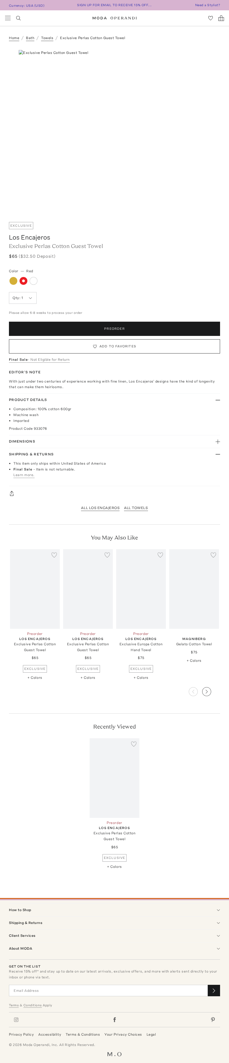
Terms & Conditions (83, 1034)
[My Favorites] (210, 18)
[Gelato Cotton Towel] (194, 589)
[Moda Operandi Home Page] (114, 18)
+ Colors (34, 677)
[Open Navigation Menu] (7, 18)
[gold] (13, 280)
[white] (33, 280)
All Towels (136, 508)
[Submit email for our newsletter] (214, 990)
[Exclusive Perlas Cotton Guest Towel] (35, 589)
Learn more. (24, 475)
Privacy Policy (21, 1034)
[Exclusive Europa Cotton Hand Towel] (141, 589)
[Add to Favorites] (54, 554)
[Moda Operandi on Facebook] (114, 1020)
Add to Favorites (117, 346)
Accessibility (49, 1034)
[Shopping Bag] (221, 18)
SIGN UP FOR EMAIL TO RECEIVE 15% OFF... (114, 5)
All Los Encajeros (100, 508)
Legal (151, 1034)
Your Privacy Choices (123, 1034)
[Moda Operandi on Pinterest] (213, 1020)
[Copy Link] (114, 493)
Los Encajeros (29, 237)
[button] (211, 690)
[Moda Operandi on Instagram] (16, 1020)
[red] (23, 280)
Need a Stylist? (207, 5)
